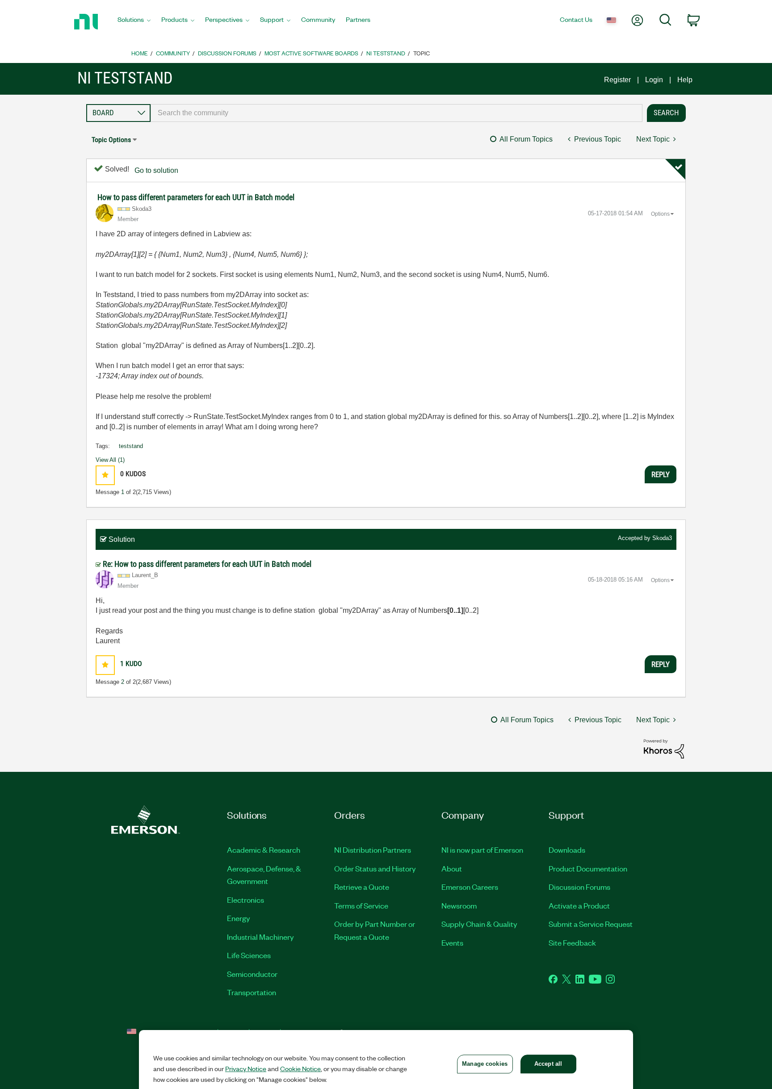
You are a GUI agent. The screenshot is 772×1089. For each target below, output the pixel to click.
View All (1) (110, 460)
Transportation (251, 992)
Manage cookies (485, 1063)
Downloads (567, 849)
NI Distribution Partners (372, 849)
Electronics (245, 900)
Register (617, 80)
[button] (105, 475)
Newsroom (459, 905)
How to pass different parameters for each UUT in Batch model (195, 197)
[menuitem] (134, 22)
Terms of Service (361, 905)
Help (684, 80)
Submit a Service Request (591, 924)
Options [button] (660, 214)
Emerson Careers (469, 887)
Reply (660, 474)
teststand (131, 446)
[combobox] (396, 113)
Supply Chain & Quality (479, 924)
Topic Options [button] (111, 139)
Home (139, 53)
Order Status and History (375, 868)
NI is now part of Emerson (482, 849)
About (451, 868)
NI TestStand (385, 53)
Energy (238, 918)
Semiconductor (252, 974)
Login (654, 80)
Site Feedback (572, 942)
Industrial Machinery (260, 937)
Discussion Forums (227, 53)
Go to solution (156, 170)
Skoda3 (662, 538)
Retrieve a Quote (361, 887)
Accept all (548, 1063)
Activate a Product (579, 905)
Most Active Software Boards (311, 53)
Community (173, 53)
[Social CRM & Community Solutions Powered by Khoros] (664, 748)
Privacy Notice (245, 1068)
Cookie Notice (300, 1068)
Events (452, 942)
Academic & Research (263, 849)
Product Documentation (588, 868)
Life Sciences (249, 955)
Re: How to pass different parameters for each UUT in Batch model (207, 564)
